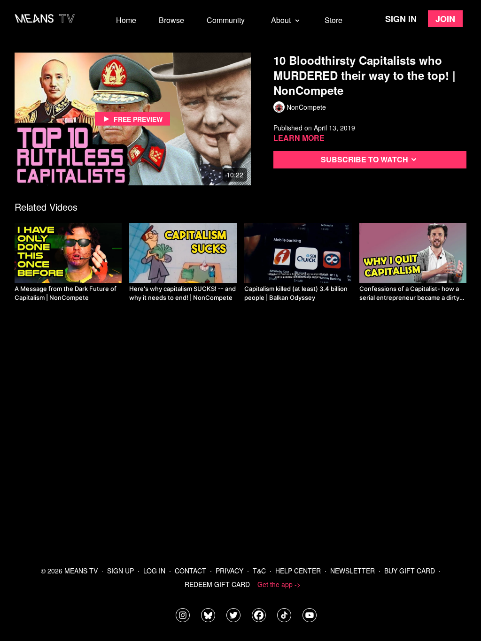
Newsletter (352, 570)
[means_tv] (183, 615)
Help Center (298, 570)
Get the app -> (279, 584)
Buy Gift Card (409, 570)
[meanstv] (259, 615)
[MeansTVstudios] (208, 615)
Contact (190, 570)
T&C (259, 570)
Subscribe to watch (364, 159)
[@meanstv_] (284, 615)
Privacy (229, 570)
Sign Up (120, 570)
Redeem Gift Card (217, 584)
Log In (154, 570)
